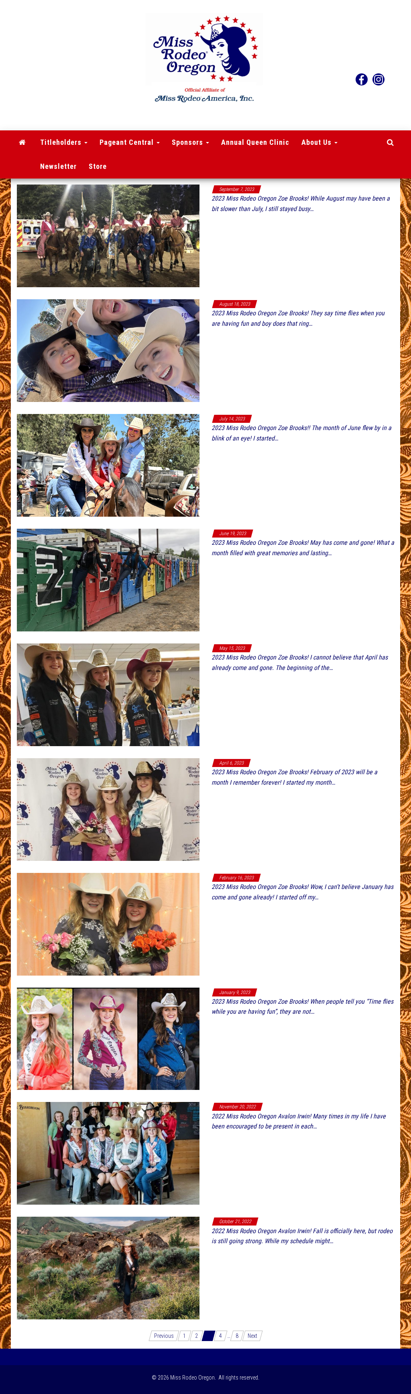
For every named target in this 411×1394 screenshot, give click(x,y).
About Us (317, 142)
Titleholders (61, 142)
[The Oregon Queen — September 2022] (108, 1267)
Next (252, 1336)
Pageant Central (128, 142)
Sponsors (188, 142)
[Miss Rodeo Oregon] (22, 142)
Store (98, 166)
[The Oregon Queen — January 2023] (108, 1038)
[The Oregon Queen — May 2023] (108, 579)
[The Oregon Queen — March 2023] (108, 809)
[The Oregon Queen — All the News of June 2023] (108, 464)
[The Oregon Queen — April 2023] (108, 694)
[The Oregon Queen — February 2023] (108, 923)
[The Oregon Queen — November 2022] (108, 1153)
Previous (164, 1336)
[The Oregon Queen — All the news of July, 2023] (108, 350)
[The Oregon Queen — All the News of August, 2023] (108, 235)
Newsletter (58, 166)
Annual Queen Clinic (255, 142)
